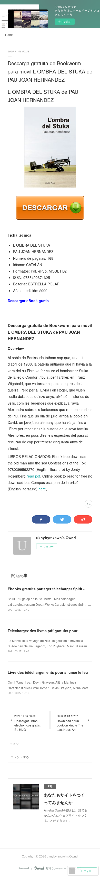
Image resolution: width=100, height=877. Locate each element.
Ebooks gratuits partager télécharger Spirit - (46, 588)
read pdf (33, 476)
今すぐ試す (64, 21)
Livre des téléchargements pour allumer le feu (48, 672)
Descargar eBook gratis (28, 300)
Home (9, 34)
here (42, 488)
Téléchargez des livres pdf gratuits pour (42, 630)
